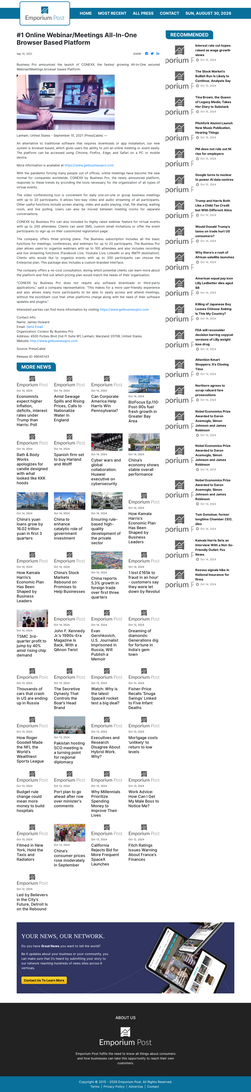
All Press (143, 13)
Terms (94, 1086)
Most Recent (112, 13)
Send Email (34, 327)
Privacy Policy (114, 1086)
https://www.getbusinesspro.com (89, 165)
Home (86, 13)
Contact (169, 13)
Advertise (136, 1086)
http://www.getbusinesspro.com (54, 341)
